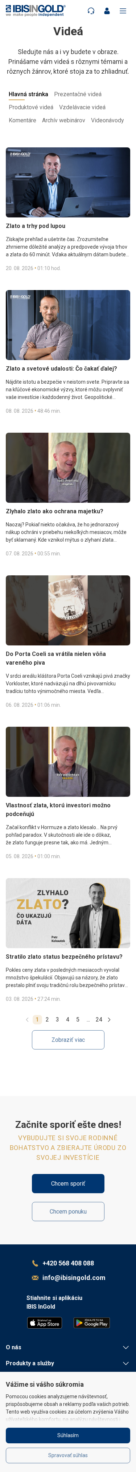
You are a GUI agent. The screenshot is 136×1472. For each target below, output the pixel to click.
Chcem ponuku (68, 1211)
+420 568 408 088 (68, 1263)
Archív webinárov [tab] (63, 120)
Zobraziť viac (68, 1039)
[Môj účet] (107, 11)
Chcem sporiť (68, 1183)
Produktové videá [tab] (31, 107)
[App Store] (44, 1323)
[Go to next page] (109, 1019)
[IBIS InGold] (36, 11)
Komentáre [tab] (22, 120)
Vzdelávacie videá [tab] (82, 107)
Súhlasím (68, 1435)
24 (99, 1019)
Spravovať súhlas (68, 1455)
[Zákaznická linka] (91, 11)
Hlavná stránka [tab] (28, 94)
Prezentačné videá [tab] (78, 94)
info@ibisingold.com (74, 1277)
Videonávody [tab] (107, 120)
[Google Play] (92, 1323)
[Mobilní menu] (123, 11)
